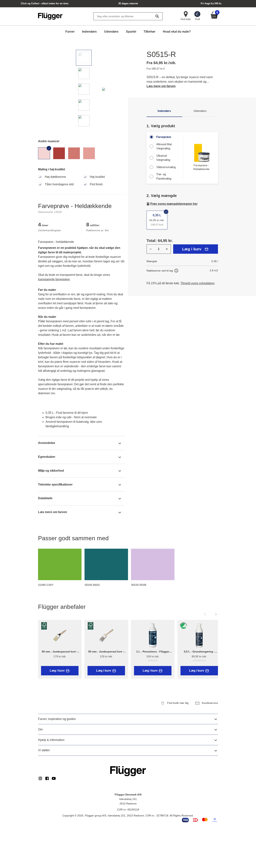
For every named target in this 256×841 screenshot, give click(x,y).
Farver (70, 31)
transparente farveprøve (54, 279)
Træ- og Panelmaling (163, 176)
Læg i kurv (191, 249)
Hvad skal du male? (177, 31)
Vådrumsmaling (166, 167)
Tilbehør (149, 31)
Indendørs (89, 31)
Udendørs (111, 31)
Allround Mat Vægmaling (164, 146)
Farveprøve (163, 136)
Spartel (131, 31)
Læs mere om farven (161, 86)
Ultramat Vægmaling (163, 158)
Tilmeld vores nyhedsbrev (197, 283)
